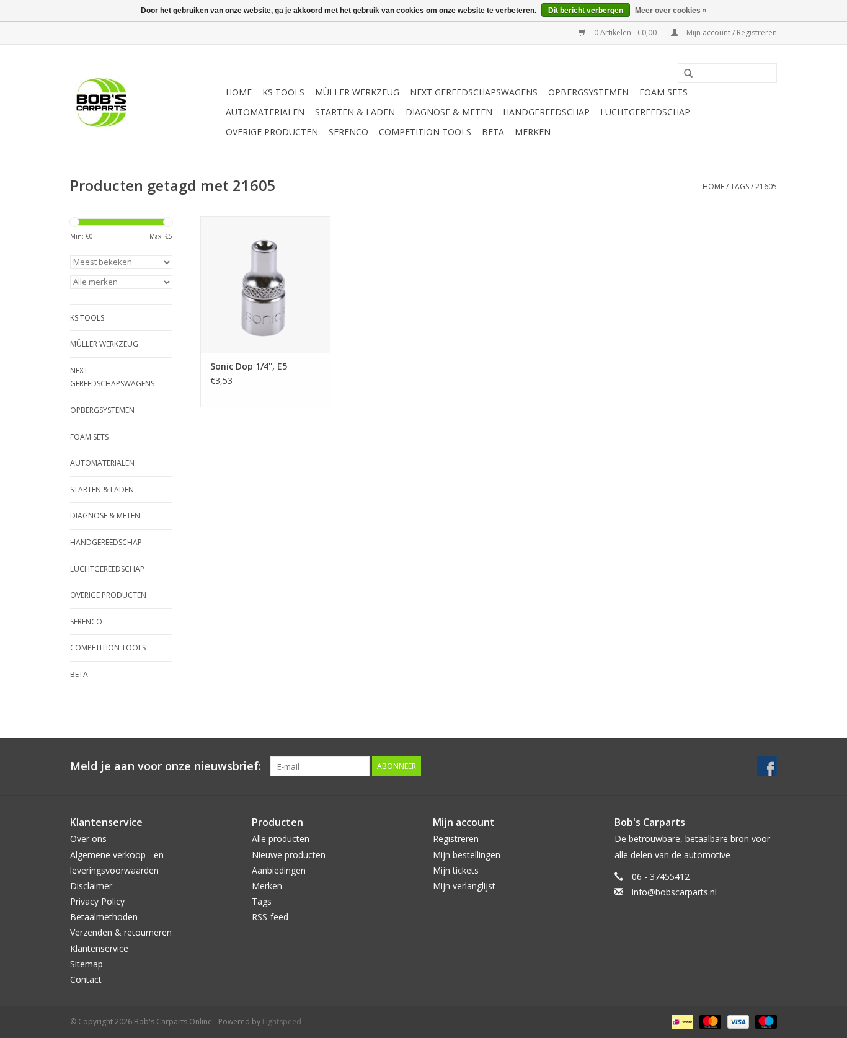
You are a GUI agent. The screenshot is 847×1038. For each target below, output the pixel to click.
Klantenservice (99, 948)
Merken (533, 132)
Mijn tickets (456, 870)
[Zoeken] (684, 73)
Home (239, 92)
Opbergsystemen (588, 92)
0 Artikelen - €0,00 (625, 32)
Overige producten (272, 132)
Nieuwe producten (289, 855)
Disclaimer (91, 886)
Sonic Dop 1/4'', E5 (248, 366)
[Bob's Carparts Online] (146, 103)
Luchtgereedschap (645, 112)
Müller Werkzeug (357, 92)
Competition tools (425, 132)
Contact (86, 979)
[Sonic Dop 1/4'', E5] (265, 284)
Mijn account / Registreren (731, 32)
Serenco (348, 132)
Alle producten (280, 839)
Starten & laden (355, 112)
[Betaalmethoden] (680, 1021)
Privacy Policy (97, 901)
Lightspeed (281, 1021)
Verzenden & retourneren (121, 932)
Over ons (88, 839)
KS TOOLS (283, 92)
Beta (493, 132)
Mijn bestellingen (466, 855)
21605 (766, 186)
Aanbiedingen (279, 870)
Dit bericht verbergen (585, 10)
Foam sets (663, 92)
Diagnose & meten (449, 112)
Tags (739, 186)
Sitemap (86, 964)
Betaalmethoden (104, 917)
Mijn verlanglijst (464, 886)
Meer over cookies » (671, 10)
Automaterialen (265, 112)
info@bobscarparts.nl (674, 892)
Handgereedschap (546, 112)
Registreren (456, 839)
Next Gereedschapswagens (474, 92)
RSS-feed (270, 917)
